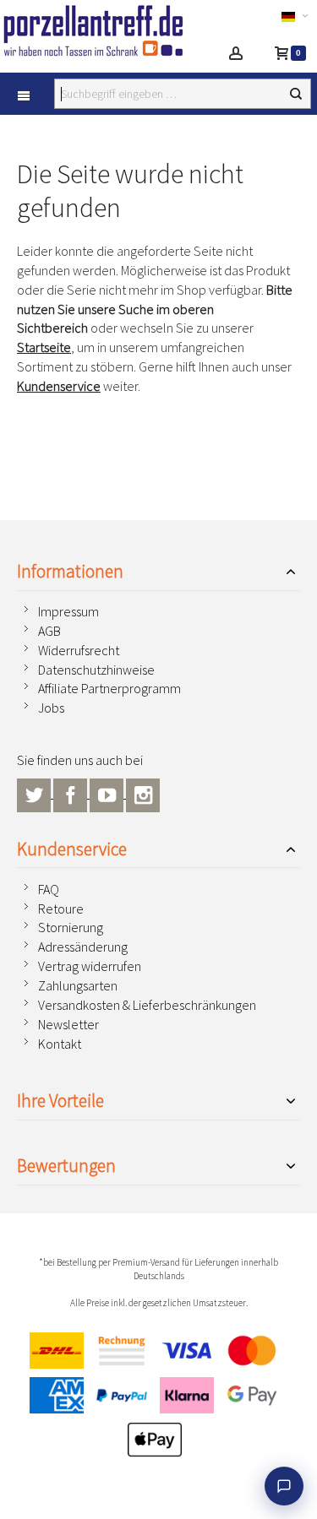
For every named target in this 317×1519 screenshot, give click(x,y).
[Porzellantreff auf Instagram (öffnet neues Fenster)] (143, 792)
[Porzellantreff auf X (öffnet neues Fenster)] (35, 792)
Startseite (44, 347)
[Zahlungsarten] (158, 1399)
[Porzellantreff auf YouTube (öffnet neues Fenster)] (108, 792)
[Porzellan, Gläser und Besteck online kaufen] (95, 30)
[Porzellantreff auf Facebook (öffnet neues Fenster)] (71, 792)
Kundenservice (59, 385)
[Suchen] (295, 93)
